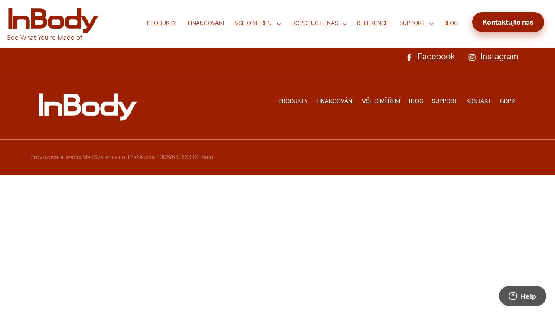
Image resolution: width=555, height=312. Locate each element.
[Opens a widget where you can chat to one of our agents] (522, 297)
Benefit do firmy (312, 35)
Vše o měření (254, 23)
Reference (372, 23)
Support (412, 23)
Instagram (498, 57)
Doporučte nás (314, 23)
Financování (206, 23)
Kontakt (478, 101)
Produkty (161, 23)
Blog (451, 23)
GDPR (507, 101)
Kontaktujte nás (508, 22)
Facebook (435, 57)
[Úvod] (88, 107)
